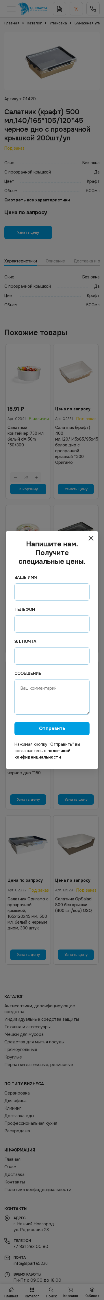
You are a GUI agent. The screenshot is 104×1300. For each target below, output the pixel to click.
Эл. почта (25, 641)
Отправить (52, 728)
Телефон (24, 609)
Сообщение (27, 673)
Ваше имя (25, 577)
